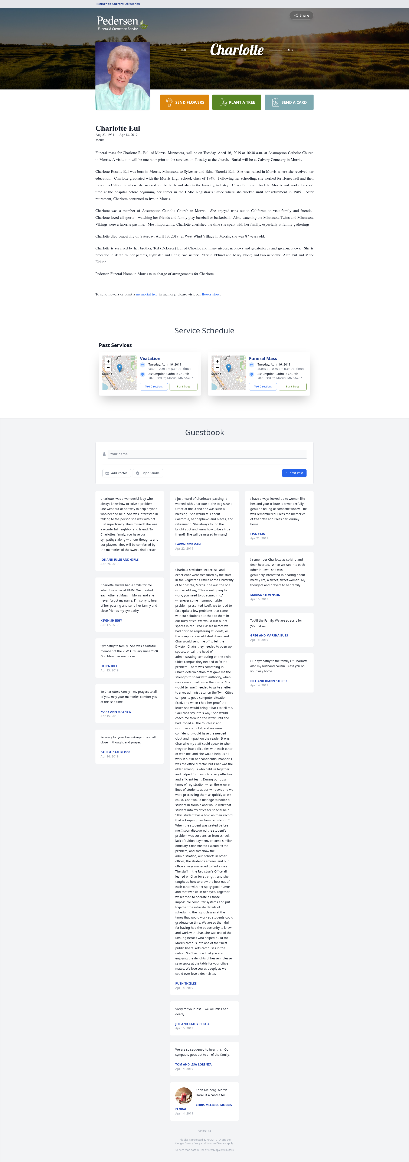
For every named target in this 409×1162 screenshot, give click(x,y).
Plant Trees (183, 386)
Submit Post (294, 473)
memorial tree (147, 294)
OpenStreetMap (209, 1150)
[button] (119, 368)
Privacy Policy (192, 1143)
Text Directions (154, 386)
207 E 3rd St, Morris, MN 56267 (170, 378)
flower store (211, 294)
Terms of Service (216, 1143)
